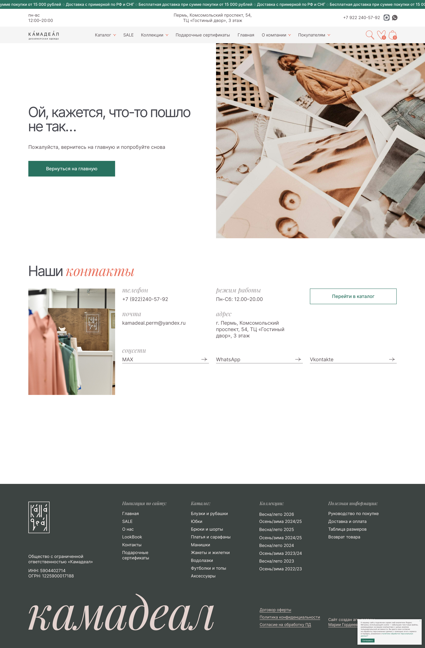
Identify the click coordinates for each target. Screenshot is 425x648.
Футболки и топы (208, 568)
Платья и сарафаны (211, 536)
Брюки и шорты (207, 529)
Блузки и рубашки (209, 513)
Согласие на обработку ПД (285, 624)
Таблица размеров (347, 529)
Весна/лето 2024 (276, 545)
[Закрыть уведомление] (420, 621)
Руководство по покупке (353, 513)
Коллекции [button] (152, 34)
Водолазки (202, 560)
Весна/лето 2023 (276, 561)
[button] (114, 35)
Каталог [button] (103, 34)
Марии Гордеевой (345, 624)
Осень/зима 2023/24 (280, 553)
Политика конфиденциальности (290, 617)
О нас (128, 529)
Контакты (132, 544)
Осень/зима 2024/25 (280, 537)
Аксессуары (203, 575)
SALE (128, 34)
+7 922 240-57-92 (361, 17)
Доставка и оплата (347, 521)
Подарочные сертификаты (203, 34)
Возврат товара (344, 536)
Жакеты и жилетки (210, 552)
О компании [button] (274, 34)
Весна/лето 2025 (276, 529)
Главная (246, 34)
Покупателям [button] (311, 34)
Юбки (196, 521)
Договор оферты (275, 609)
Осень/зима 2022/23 (280, 568)
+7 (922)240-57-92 (145, 299)
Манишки (200, 544)
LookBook (132, 536)
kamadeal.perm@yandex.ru (154, 323)
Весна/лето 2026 (276, 514)
